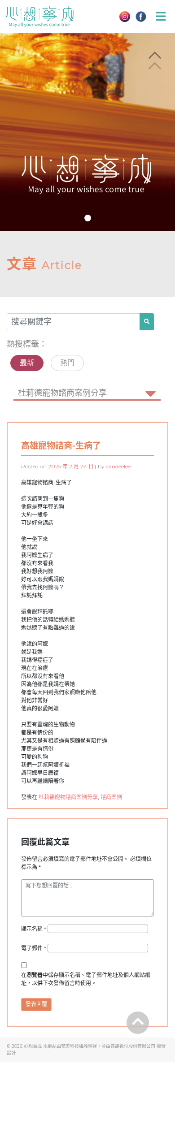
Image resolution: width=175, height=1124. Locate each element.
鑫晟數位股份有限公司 (132, 1046)
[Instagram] (125, 17)
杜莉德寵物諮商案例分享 (68, 797)
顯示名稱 (34, 928)
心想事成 (33, 1046)
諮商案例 (111, 797)
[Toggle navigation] (161, 16)
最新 (27, 363)
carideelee (118, 466)
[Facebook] (141, 17)
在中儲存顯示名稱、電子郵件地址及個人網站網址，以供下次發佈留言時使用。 (85, 979)
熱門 (67, 363)
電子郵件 (34, 948)
